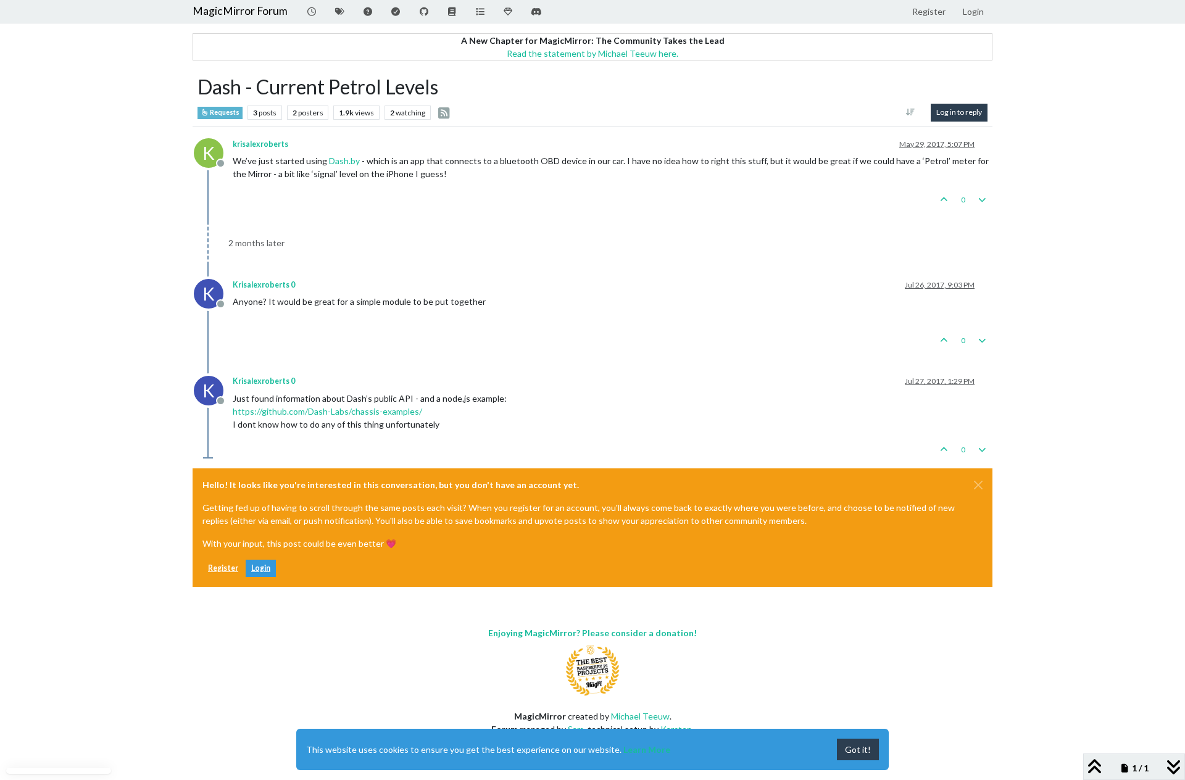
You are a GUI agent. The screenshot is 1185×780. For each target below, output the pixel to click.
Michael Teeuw (640, 716)
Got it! (858, 749)
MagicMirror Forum (240, 10)
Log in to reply (959, 112)
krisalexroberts (260, 144)
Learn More (646, 749)
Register (223, 568)
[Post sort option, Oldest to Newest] (910, 112)
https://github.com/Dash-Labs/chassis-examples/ (327, 411)
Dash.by (344, 161)
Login (260, 568)
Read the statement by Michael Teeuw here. (592, 53)
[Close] (978, 485)
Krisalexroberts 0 (264, 284)
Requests (224, 112)
